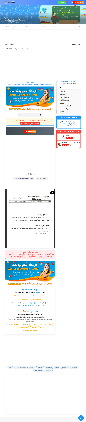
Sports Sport (23, 367)
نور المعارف (48, 370)
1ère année (46, 296)
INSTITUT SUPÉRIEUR (45, 324)
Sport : (14, 27)
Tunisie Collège (73, 367)
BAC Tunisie (49, 367)
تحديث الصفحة (42, 178)
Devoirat (64, 367)
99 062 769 (21, 305)
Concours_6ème (37, 299)
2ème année (35, 296)
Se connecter (79, 2)
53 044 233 (33, 305)
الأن (42, 303)
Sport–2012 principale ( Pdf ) (24, 178)
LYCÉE (34, 324)
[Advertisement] (43, 35)
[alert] (30, 98)
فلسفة (20, 27)
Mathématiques (30, 27)
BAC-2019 (40, 367)
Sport (61, 87)
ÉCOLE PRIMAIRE (14, 324)
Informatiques (72, 27)
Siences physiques (43, 27)
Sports (81, 27)
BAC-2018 (31, 367)
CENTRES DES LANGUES (30, 331)
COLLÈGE (25, 324)
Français (61, 27)
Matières (8, 27)
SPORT (34, 328)
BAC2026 (14, 296)
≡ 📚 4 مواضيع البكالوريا (12, 22)
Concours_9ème (24, 299)
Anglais (54, 27)
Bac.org (57, 367)
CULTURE (42, 328)
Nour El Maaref (38, 370)
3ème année (25, 296)
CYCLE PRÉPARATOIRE (22, 328)
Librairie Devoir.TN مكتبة (68, 117)
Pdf (15, 367)
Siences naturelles (66, 106)
